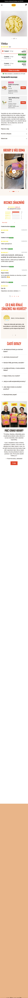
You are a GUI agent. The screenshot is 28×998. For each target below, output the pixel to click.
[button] (4, 47)
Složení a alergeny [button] (6, 134)
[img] (4, 230)
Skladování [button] (4, 138)
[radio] (14, 51)
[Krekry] (14, 5)
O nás (14, 463)
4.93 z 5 (17, 207)
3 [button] (14, 296)
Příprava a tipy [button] (5, 129)
